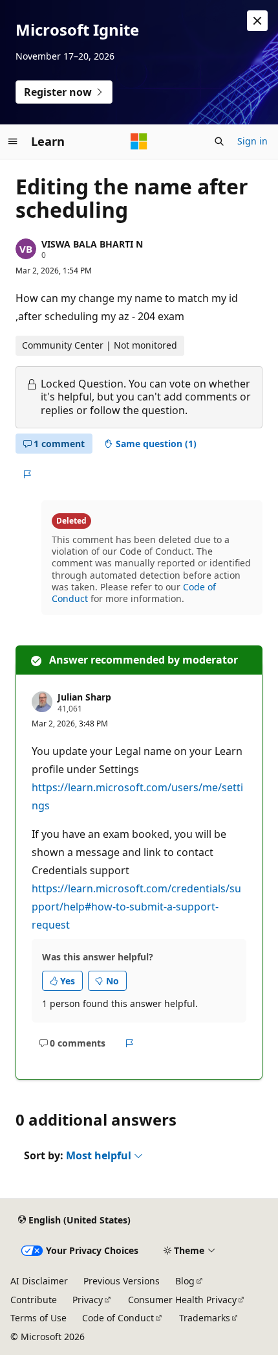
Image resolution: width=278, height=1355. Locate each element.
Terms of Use (38, 1318)
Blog (185, 1281)
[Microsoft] (139, 141)
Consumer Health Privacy (182, 1299)
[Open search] (219, 141)
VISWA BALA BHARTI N (92, 244)
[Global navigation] (13, 141)
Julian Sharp (84, 697)
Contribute (33, 1299)
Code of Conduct (118, 1318)
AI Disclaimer (39, 1281)
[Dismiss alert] (257, 20)
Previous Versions (121, 1281)
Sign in (252, 141)
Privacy (87, 1299)
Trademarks (204, 1318)
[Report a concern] (27, 474)
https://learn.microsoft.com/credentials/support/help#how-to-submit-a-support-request (136, 906)
